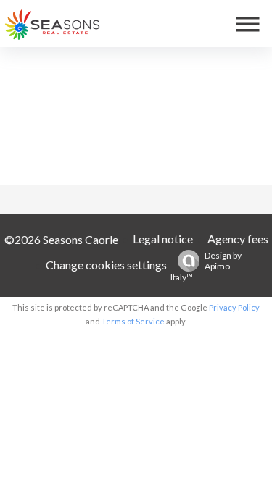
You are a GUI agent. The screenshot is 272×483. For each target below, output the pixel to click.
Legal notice (163, 238)
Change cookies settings (106, 265)
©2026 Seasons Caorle (61, 239)
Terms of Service (133, 321)
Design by (206, 266)
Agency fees (237, 238)
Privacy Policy (234, 307)
